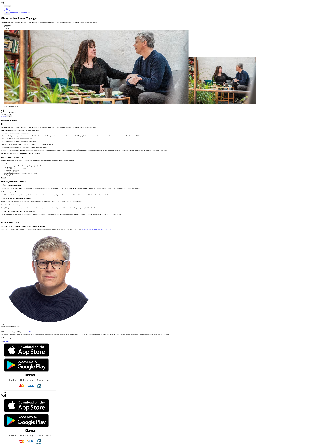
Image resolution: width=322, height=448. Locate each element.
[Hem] (2, 111)
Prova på (3, 178)
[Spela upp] (2, 124)
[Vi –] (2, 3)
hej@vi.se (7, 341)
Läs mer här (27, 331)
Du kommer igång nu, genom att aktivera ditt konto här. (96, 229)
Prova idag (7, 10)
